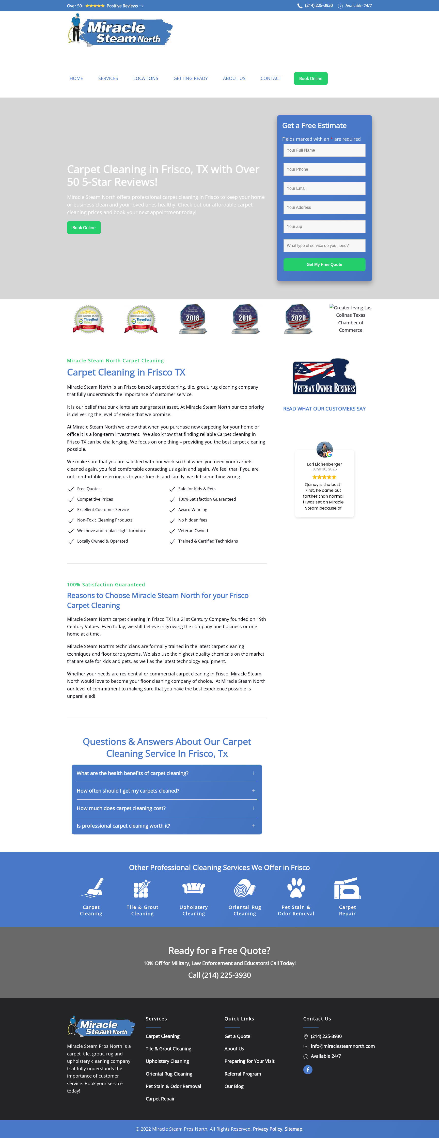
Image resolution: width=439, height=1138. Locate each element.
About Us (234, 1049)
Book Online (310, 78)
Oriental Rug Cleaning (245, 910)
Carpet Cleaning (91, 910)
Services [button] (108, 78)
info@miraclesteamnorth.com (343, 1046)
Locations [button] (145, 78)
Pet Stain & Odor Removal (296, 910)
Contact (271, 78)
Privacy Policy (267, 1129)
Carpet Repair (347, 910)
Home (76, 78)
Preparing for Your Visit (249, 1061)
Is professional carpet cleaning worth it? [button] (123, 825)
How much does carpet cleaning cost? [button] (121, 808)
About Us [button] (234, 78)
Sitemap (293, 1129)
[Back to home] (120, 30)
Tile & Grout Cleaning (143, 910)
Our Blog (234, 1086)
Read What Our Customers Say (324, 408)
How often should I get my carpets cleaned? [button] (128, 790)
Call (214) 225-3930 (219, 975)
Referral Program (243, 1074)
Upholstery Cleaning (194, 910)
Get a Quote (237, 1036)
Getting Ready (191, 78)
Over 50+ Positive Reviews (102, 6)
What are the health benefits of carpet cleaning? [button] (133, 773)
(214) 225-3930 (319, 5)
